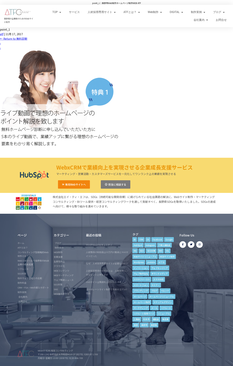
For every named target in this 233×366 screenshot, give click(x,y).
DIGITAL (175, 12)
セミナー (155, 285)
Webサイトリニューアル (145, 256)
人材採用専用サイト (100, 12)
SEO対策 (151, 250)
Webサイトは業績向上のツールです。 (105, 282)
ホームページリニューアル (161, 296)
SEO (142, 250)
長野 (136, 324)
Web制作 (153, 12)
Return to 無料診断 (13, 39)
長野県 (154, 324)
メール (154, 307)
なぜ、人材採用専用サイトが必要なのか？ (107, 263)
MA (135, 250)
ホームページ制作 (142, 302)
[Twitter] (191, 244)
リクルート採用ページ (144, 313)
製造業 (165, 319)
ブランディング (141, 290)
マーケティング (141, 307)
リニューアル (164, 313)
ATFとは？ (129, 12)
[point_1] (59, 152)
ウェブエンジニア (159, 267)
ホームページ (140, 296)
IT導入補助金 (164, 245)
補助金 (156, 319)
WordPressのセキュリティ (99, 245)
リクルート (166, 307)
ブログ (217, 12)
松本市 (146, 319)
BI (135, 239)
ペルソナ (165, 290)
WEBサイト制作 (167, 256)
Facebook (157, 239)
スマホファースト (142, 279)
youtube (151, 262)
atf (1, 34)
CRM (141, 239)
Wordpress (139, 262)
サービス (74, 12)
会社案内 (199, 20)
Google (168, 239)
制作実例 (196, 12)
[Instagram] (199, 244)
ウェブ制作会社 (141, 273)
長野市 (144, 324)
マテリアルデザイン (163, 302)
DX (148, 239)
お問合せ (221, 20)
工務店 (137, 319)
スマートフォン (141, 285)
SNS (160, 250)
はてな (161, 262)
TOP (55, 12)
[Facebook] (182, 244)
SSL (167, 250)
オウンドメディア (159, 273)
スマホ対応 (158, 279)
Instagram (150, 245)
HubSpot (138, 245)
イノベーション (141, 267)
